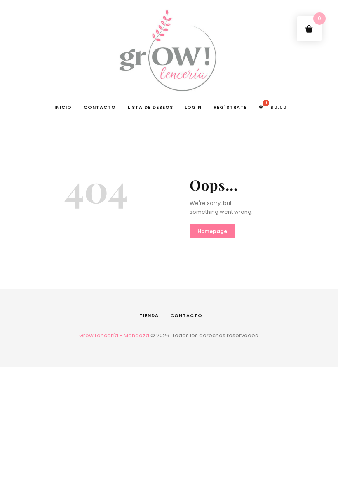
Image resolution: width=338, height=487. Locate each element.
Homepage (212, 230)
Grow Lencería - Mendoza (114, 335)
